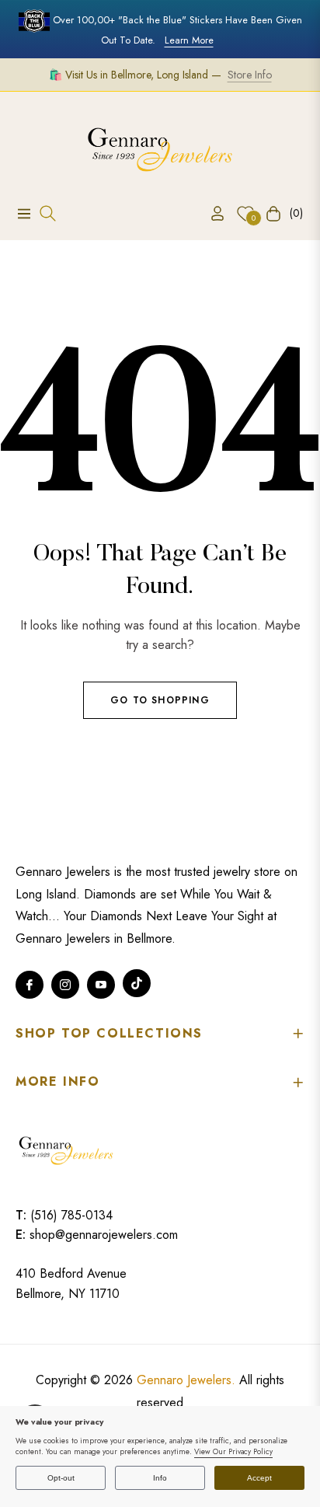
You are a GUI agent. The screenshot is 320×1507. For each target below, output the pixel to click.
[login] (211, 213)
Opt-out (61, 1478)
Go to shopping (160, 700)
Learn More (189, 40)
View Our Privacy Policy (233, 1451)
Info (160, 1478)
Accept (259, 1478)
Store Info (250, 74)
